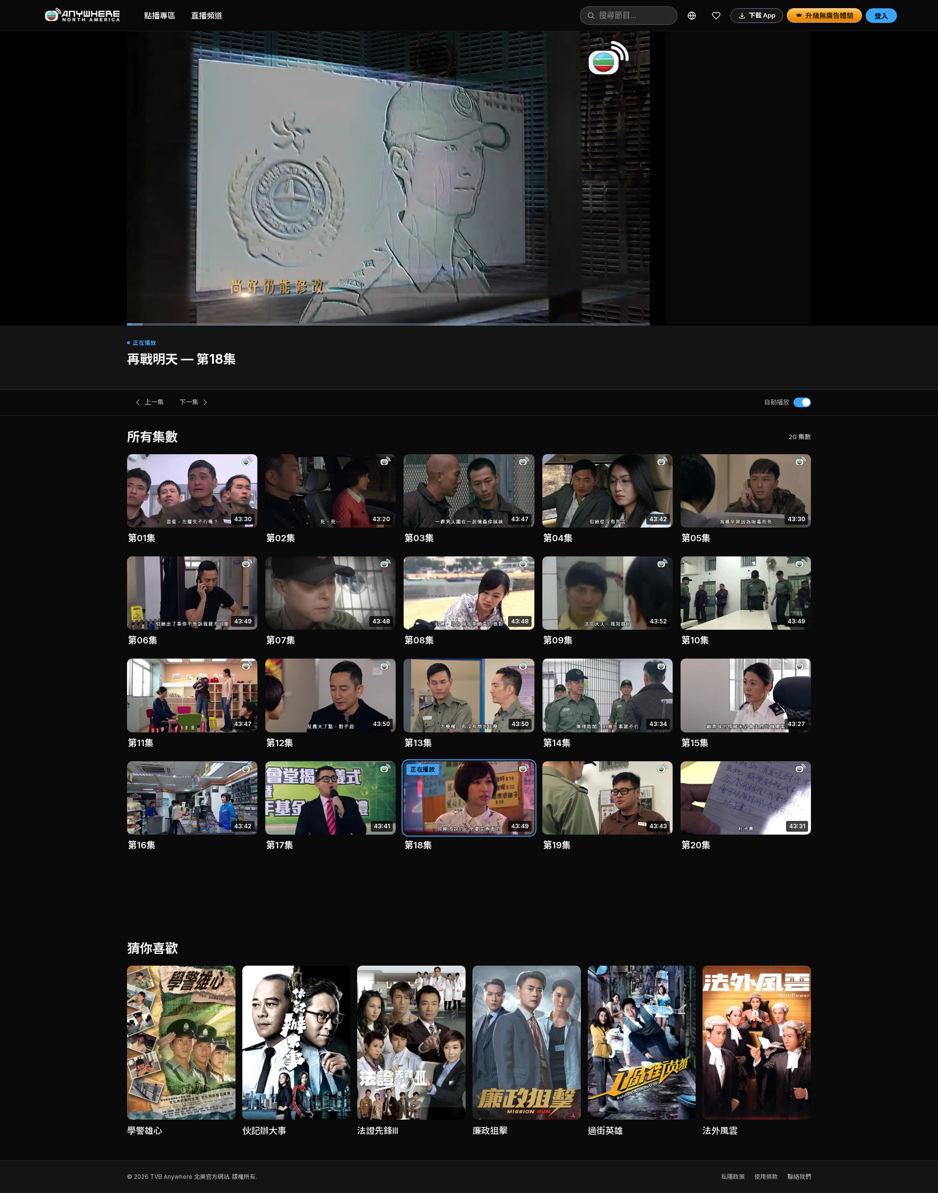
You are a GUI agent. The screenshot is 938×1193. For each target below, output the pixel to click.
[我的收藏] (716, 15)
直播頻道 (206, 16)
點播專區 (159, 16)
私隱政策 (733, 1176)
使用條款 (766, 1176)
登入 (881, 16)
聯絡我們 (799, 1176)
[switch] (802, 402)
